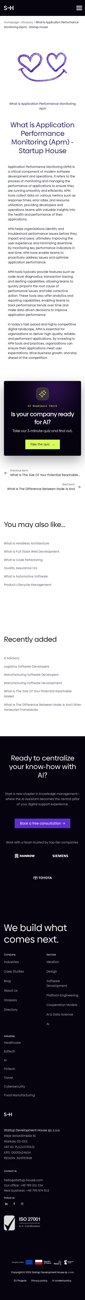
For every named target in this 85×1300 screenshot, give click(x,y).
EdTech (9, 1051)
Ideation (52, 962)
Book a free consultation (40, 823)
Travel (8, 1077)
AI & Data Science (59, 1014)
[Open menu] (78, 8)
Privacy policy (39, 1280)
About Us (11, 990)
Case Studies (14, 971)
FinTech (9, 1069)
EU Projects (20, 1280)
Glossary (10, 1000)
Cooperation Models (61, 1005)
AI (47, 1024)
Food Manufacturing (19, 1095)
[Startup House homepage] (40, 8)
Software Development (56, 983)
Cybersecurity (14, 1086)
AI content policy (61, 1280)
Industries (11, 962)
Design (51, 971)
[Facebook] (14, 1204)
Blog (7, 981)
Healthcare (12, 1042)
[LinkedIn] (6, 1204)
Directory (11, 1009)
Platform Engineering (62, 995)
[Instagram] (22, 1204)
